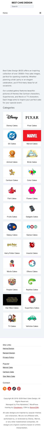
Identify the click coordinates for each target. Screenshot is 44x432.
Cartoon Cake (8, 372)
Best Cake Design (22, 3)
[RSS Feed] (4, 390)
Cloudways (18, 407)
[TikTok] (14, 390)
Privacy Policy (8, 357)
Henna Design (8, 348)
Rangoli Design (9, 353)
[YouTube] (9, 390)
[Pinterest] (19, 390)
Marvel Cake (8, 367)
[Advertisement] (22, 40)
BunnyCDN (34, 407)
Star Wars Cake (9, 376)
